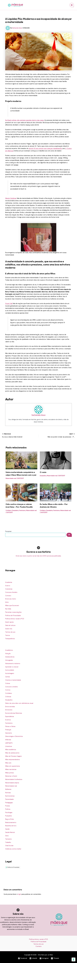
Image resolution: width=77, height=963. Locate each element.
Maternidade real (11, 786)
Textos (7, 635)
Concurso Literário (11, 687)
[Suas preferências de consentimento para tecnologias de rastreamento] (73, 959)
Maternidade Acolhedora (13, 779)
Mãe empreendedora (12, 760)
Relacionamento (10, 822)
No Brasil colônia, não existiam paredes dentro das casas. (24, 120)
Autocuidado (9, 670)
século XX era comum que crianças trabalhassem (46, 148)
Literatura (8, 746)
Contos (7, 690)
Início (7, 602)
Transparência (10, 639)
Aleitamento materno (12, 664)
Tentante (8, 839)
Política (7, 809)
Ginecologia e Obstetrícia (14, 736)
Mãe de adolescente (12, 753)
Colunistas (8, 589)
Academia (8, 582)
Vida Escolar (9, 846)
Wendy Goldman (10, 198)
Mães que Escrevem (12, 606)
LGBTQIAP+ (9, 743)
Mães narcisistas (10, 769)
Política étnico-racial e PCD (14, 619)
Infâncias (8, 740)
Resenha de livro (10, 826)
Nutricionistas (10, 796)
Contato (8, 596)
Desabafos (8, 700)
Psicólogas (8, 813)
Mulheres (8, 789)
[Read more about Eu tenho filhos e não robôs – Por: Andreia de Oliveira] (55, 492)
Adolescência (9, 657)
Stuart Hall (8, 304)
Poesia (7, 806)
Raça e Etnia (9, 819)
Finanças (8, 730)
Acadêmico (9, 650)
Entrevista (8, 710)
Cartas (7, 677)
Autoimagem (9, 673)
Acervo (7, 586)
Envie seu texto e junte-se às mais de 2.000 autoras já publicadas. (38, 556)
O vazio (43, 472)
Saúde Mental (10, 832)
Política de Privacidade (13, 616)
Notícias (8, 793)
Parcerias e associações (13, 612)
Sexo (7, 836)
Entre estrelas (10, 707)
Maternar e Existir (11, 776)
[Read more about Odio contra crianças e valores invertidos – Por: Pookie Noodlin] (21, 492)
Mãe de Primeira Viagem (13, 756)
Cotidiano (8, 693)
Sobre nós (8, 629)
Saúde (7, 829)
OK (69, 535)
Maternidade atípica (12, 783)
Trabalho (8, 842)
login (19, 894)
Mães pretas (9, 773)
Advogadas (9, 660)
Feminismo (9, 723)
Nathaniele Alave (38, 415)
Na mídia (8, 609)
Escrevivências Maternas (13, 713)
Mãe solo (8, 763)
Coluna (7, 683)
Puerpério (8, 816)
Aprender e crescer (11, 667)
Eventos (8, 720)
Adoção (8, 654)
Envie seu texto (10, 599)
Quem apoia (9, 622)
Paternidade (9, 799)
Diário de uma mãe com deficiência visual (19, 703)
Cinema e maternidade (13, 680)
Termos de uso (10, 632)
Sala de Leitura (10, 625)
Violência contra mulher (13, 849)
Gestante (8, 733)
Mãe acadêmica (10, 750)
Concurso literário (11, 592)
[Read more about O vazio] (55, 460)
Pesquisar (8, 531)
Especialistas (9, 716)
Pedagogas (9, 803)
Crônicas (8, 697)
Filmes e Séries (10, 726)
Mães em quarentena (12, 766)
